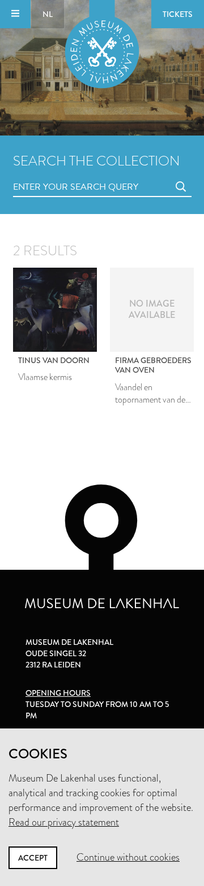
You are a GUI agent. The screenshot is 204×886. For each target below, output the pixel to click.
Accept (33, 857)
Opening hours (58, 693)
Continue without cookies (128, 857)
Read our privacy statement (63, 822)
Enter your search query (52, 174)
